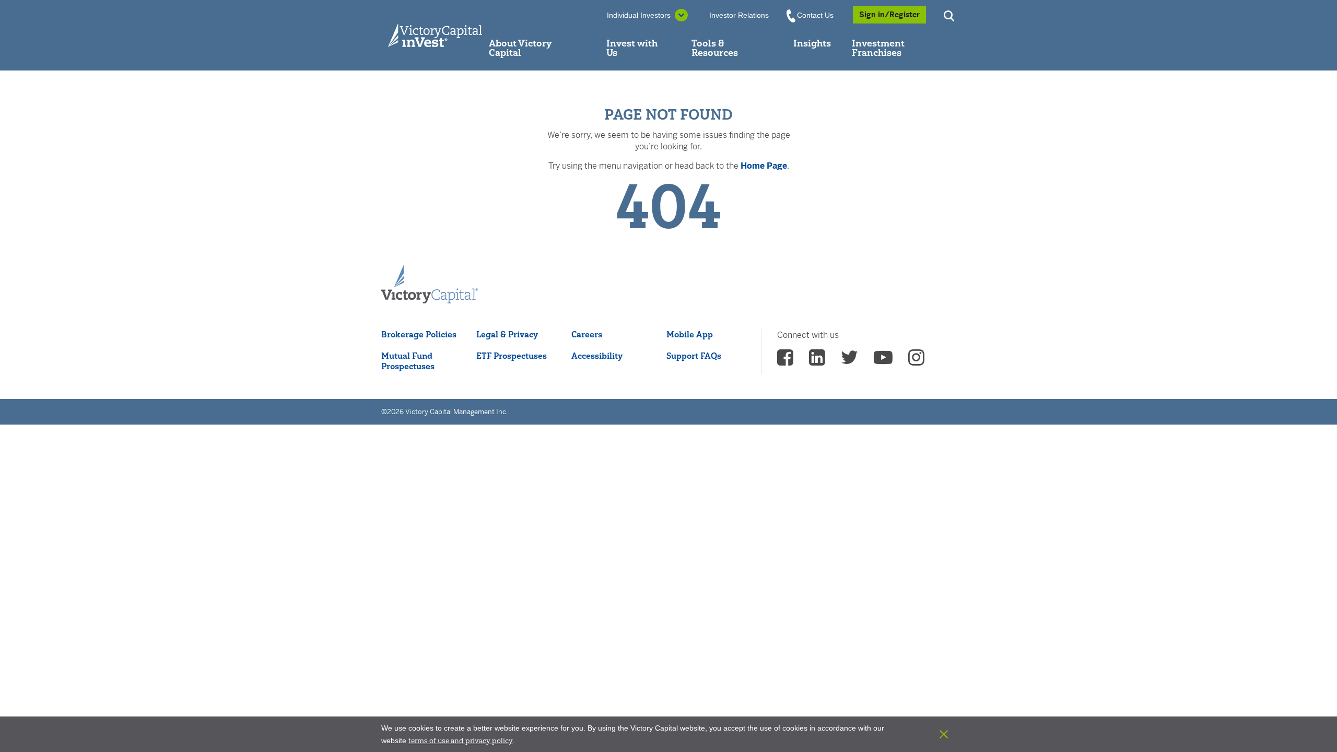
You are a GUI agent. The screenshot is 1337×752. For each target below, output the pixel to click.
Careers (586, 334)
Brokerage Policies (418, 334)
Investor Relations (739, 15)
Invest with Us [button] (632, 47)
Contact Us (815, 15)
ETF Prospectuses (511, 355)
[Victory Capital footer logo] (429, 284)
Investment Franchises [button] (878, 47)
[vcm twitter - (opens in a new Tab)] (849, 361)
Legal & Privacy (507, 334)
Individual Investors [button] (639, 15)
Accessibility (597, 355)
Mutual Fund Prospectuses (408, 360)
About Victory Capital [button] (520, 47)
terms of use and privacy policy (460, 740)
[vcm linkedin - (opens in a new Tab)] (817, 361)
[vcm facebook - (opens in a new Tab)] (785, 361)
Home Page (764, 165)
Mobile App (689, 334)
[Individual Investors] (435, 35)
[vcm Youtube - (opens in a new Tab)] (883, 361)
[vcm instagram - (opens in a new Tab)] (916, 361)
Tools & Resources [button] (714, 47)
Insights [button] (812, 43)
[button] (950, 15)
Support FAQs (693, 355)
